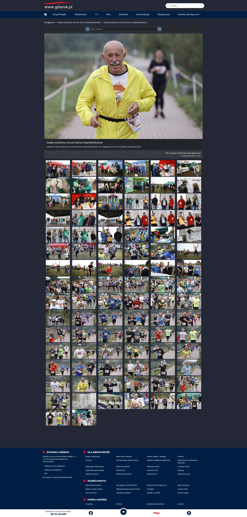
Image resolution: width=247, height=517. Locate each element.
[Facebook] (91, 513)
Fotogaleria (49, 22)
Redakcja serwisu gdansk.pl (55, 466)
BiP (46, 473)
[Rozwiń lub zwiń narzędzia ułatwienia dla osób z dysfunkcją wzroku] (189, 513)
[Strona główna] (45, 14)
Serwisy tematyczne (188, 14)
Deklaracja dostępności (53, 470)
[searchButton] (159, 29)
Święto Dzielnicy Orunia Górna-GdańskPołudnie (79, 22)
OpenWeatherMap (65, 477)
